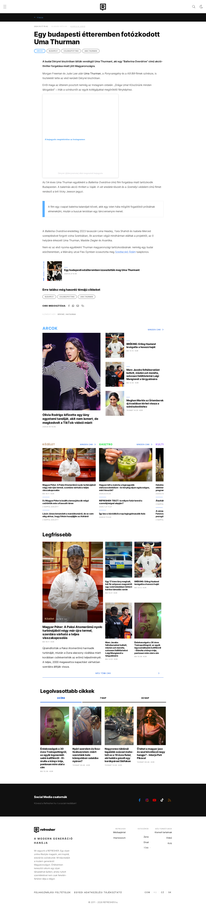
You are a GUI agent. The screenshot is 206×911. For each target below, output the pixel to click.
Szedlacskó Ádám (125, 251)
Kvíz (170, 843)
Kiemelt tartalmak (163, 832)
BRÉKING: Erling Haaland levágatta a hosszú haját (141, 346)
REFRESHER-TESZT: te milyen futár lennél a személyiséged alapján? (120, 502)
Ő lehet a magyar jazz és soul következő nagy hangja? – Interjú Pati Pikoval (151, 753)
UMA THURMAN (91, 51)
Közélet (48, 444)
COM (147, 892)
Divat (146, 842)
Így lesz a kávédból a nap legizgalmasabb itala (122, 513)
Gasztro (105, 444)
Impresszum (119, 837)
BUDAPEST (53, 51)
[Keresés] (191, 6)
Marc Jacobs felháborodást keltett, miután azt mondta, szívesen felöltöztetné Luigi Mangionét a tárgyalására (143, 374)
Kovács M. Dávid (77, 26)
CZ (162, 892)
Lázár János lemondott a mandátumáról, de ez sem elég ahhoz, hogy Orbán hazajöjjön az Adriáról (68, 515)
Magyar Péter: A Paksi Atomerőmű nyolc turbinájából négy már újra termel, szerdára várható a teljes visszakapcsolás (69, 488)
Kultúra (162, 444)
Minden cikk (154, 329)
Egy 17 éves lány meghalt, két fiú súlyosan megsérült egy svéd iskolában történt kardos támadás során (118, 585)
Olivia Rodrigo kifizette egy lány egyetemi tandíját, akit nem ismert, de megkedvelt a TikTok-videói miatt (70, 418)
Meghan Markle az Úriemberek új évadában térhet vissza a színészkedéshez (145, 403)
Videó (169, 837)
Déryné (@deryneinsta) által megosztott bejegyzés (80, 173)
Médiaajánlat (119, 832)
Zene (146, 836)
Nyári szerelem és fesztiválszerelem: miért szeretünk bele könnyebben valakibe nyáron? (86, 755)
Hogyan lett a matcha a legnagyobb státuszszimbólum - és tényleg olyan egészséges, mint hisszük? (124, 488)
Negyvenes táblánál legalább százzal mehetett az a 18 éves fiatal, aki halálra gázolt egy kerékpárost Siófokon (119, 755)
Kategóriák (143, 829)
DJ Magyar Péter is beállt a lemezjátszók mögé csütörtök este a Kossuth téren (65, 502)
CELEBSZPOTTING (71, 51)
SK (169, 892)
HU (155, 892)
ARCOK (40, 51)
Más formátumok (163, 829)
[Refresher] (103, 7)
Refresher (120, 829)
